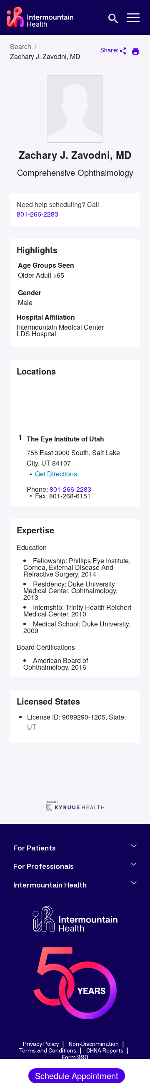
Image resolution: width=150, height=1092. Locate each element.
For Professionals (43, 866)
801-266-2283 (37, 214)
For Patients (34, 848)
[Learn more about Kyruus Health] (75, 806)
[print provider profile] (135, 52)
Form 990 (75, 1057)
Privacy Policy (41, 1044)
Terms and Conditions (47, 1051)
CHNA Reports (104, 1051)
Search (20, 46)
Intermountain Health (50, 885)
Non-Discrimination (94, 1044)
